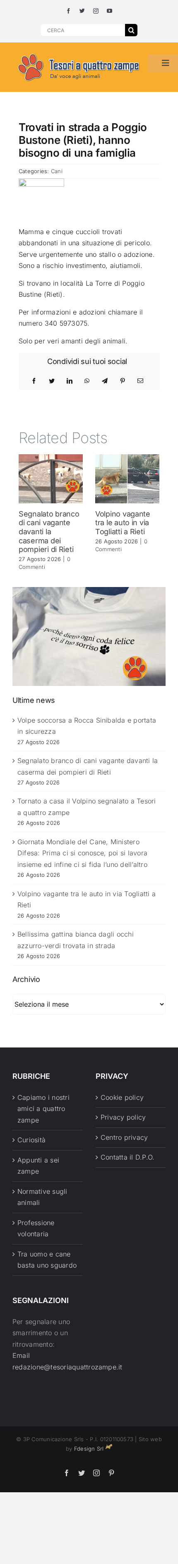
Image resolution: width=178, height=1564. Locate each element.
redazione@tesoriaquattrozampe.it (67, 1367)
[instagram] (96, 11)
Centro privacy (124, 1137)
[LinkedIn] (70, 381)
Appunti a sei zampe (38, 1166)
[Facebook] (34, 381)
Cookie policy (122, 1097)
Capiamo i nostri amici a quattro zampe (43, 1108)
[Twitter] (52, 381)
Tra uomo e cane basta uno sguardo (47, 1260)
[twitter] (82, 11)
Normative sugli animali (42, 1197)
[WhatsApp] (87, 381)
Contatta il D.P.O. (127, 1157)
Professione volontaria (36, 1228)
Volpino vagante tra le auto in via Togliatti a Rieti (122, 523)
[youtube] (109, 11)
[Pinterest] (122, 381)
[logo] (79, 54)
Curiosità (31, 1140)
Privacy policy (123, 1117)
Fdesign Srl (89, 1448)
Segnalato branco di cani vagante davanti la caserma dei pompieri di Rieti (49, 532)
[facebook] (68, 11)
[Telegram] (105, 381)
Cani (57, 171)
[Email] (140, 381)
